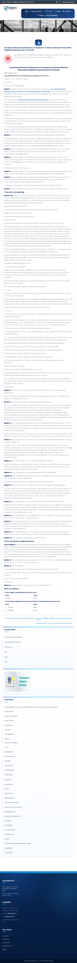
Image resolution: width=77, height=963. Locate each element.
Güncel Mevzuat (7, 946)
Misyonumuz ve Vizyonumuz (13, 807)
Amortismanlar (9, 711)
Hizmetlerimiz (9, 784)
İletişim (7, 789)
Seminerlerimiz (9, 834)
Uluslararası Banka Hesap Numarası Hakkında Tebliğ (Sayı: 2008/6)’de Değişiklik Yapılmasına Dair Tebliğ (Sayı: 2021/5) (38, 619)
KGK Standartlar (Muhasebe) (13, 637)
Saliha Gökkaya (9, 770)
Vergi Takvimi (9, 852)
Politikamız (8, 821)
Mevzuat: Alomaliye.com (31, 961)
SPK (6, 662)
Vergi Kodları (8, 848)
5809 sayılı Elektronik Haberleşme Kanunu (33, 100)
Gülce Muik (8, 780)
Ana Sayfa (5, 936)
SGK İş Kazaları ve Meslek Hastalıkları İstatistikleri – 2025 (10, 888)
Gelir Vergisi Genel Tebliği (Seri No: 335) (10, 894)
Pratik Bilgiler (9, 825)
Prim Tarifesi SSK (10, 830)
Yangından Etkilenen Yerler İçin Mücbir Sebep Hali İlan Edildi (54, 623)
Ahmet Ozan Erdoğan (11, 743)
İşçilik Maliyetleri (10, 798)
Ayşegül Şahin (9, 752)
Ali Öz (6, 747)
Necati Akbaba (9, 765)
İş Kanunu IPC (9, 793)
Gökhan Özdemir (10, 756)
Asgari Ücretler (9, 721)
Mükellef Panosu (10, 812)
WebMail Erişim (69, 2)
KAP (6, 652)
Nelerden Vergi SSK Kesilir (13, 816)
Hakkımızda (6, 939)
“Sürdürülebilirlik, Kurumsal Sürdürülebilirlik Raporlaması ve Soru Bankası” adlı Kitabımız (32, 707)
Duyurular (8, 730)
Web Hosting (49, 961)
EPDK (6, 657)
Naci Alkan (8, 761)
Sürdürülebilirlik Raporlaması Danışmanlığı (17, 843)
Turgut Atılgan (9, 774)
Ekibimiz (7, 739)
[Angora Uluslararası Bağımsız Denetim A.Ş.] (10, 8)
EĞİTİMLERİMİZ (9, 734)
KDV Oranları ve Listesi (11, 802)
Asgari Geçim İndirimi (11, 716)
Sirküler (7, 839)
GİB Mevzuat (9, 647)
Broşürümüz (8, 725)
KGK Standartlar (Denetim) (13, 642)
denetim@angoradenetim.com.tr (24, 2)
